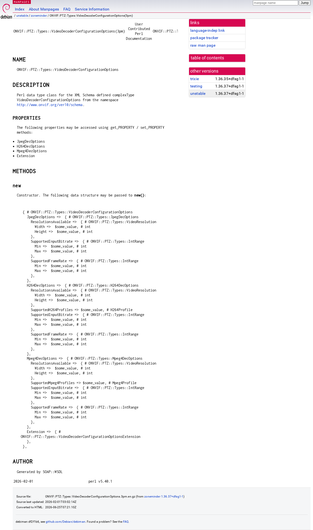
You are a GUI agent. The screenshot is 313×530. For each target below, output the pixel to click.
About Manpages (44, 9)
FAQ (66, 9)
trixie (194, 78)
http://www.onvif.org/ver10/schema (50, 105)
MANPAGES (22, 1)
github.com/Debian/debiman (65, 521)
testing (196, 86)
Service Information (92, 9)
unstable (22, 15)
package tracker (204, 37)
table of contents (207, 57)
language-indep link (207, 30)
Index (19, 9)
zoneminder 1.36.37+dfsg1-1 (163, 496)
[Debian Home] (6, 10)
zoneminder (39, 15)
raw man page (202, 45)
